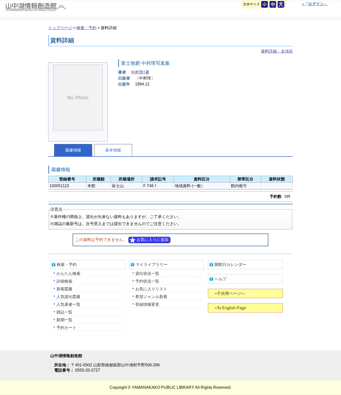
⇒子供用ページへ (229, 293)
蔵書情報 (73, 150)
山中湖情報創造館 (60, 10)
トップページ (60, 28)
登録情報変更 (147, 304)
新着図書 (64, 289)
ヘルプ (220, 279)
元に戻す (265, 4)
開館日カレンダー (230, 264)
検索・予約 (86, 28)
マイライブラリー (152, 264)
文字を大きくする (281, 4)
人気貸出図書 (68, 297)
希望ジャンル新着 (151, 297)
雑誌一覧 (64, 312)
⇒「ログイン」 (315, 4)
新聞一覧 (64, 320)
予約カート (66, 327)
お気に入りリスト (151, 289)
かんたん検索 (68, 273)
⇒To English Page (230, 308)
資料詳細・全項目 (277, 51)
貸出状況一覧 (147, 273)
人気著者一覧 (68, 304)
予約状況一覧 (147, 281)
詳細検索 (64, 281)
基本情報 (113, 150)
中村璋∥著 (140, 72)
